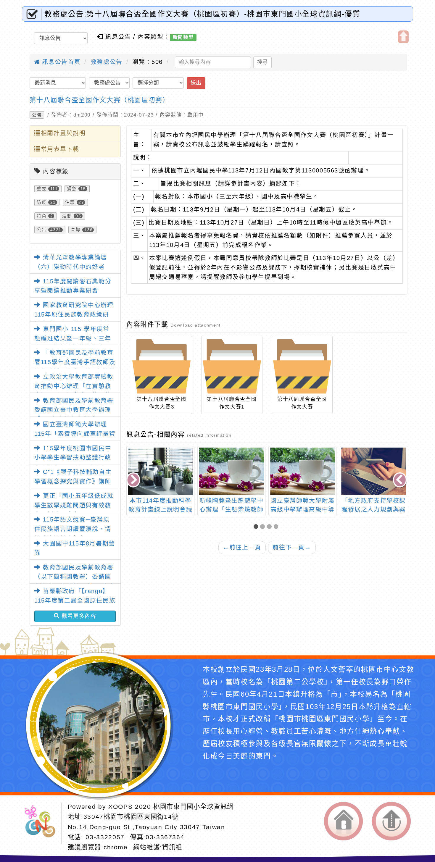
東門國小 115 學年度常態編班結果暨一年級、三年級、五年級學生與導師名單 (72, 338)
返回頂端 (391, 821)
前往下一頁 (292, 547)
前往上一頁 (242, 547)
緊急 (72, 188)
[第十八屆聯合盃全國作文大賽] (302, 366)
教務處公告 (107, 62)
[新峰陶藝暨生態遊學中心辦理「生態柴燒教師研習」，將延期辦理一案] (160, 471)
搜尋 (262, 62)
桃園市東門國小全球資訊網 (193, 806)
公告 (37, 114)
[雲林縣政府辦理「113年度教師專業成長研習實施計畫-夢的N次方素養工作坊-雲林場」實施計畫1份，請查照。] (373, 471)
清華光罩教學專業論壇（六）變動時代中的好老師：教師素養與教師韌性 (70, 266)
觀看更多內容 (77, 616)
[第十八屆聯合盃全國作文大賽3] (161, 366)
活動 (67, 216)
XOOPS (120, 806)
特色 (41, 216)
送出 (196, 83)
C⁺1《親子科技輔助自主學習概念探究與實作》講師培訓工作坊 (73, 481)
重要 (41, 188)
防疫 (41, 202)
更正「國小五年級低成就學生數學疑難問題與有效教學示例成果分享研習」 (74, 505)
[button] (257, 527)
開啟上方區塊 (403, 36)
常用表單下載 (60, 149)
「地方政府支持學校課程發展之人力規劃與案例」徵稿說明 (302, 509)
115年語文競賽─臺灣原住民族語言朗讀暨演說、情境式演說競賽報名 (72, 528)
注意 (70, 202)
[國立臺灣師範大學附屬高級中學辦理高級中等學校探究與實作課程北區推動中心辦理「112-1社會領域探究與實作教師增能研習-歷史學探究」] (231, 471)
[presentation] (133, 480)
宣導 (75, 229)
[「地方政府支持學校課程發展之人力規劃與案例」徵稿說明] (302, 471)
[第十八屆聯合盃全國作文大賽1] (232, 366)
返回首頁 (343, 821)
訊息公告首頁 (60, 62)
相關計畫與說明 (63, 133)
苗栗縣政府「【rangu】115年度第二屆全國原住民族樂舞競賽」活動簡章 (74, 600)
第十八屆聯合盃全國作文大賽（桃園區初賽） (100, 100)
